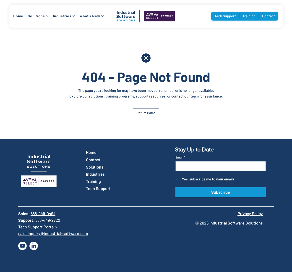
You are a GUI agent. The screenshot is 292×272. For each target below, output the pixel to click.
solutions (96, 96)
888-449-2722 (47, 220)
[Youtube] (22, 246)
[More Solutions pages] (47, 16)
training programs (119, 96)
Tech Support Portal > (37, 226)
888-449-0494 (43, 213)
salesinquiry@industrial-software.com (53, 233)
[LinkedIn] (33, 246)
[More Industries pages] (74, 16)
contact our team (185, 96)
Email (180, 157)
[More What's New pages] (102, 16)
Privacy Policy (250, 213)
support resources (151, 96)
